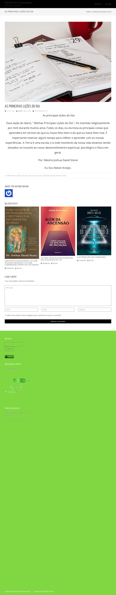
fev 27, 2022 (11, 111)
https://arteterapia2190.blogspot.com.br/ (18, 420)
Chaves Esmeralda (35, 176)
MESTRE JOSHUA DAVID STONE (54, 176)
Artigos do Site (12, 369)
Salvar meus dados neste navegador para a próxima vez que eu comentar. (34, 315)
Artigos (28, 111)
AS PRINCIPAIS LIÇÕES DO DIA (16, 176)
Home (88, 12)
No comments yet (41, 111)
